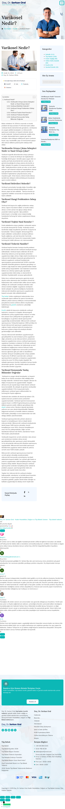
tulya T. (2, 597)
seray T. (2, 574)
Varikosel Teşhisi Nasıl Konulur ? (21, 112)
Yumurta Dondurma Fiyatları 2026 (55, 108)
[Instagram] (3, 730)
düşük (4, 407)
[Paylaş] (13, 797)
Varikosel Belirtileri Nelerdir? (20, 106)
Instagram (6, 807)
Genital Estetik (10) (52, 67)
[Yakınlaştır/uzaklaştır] (2, 797)
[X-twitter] (15, 730)
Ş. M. (1, 619)
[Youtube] (9, 730)
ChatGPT (8, 84)
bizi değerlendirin (5, 528)
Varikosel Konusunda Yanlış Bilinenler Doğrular (20, 118)
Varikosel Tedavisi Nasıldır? (20, 115)
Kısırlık (4, 310)
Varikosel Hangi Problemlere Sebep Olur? (22, 109)
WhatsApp (7, 804)
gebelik (13, 305)
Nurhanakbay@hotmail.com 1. (10, 557)
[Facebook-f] (12, 730)
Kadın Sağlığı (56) (51, 59)
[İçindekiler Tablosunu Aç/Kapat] (33, 97)
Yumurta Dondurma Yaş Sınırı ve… (54, 130)
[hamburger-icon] (61, 3)
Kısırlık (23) (49, 65)
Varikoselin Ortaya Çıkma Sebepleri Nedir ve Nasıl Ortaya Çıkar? (22, 103)
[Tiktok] (6, 730)
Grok (17, 84)
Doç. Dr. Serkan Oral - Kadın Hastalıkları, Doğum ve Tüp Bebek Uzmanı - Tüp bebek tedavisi (31, 519)
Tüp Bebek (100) (51, 56)
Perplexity (25, 84)
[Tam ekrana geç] (7, 797)
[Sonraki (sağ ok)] (7, 800)
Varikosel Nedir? (9, 99)
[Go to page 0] (2, 637)
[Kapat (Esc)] (18, 797)
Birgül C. (3, 537)
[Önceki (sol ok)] (2, 800)
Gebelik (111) (50, 54)
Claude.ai (8, 87)
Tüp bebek (5, 296)
